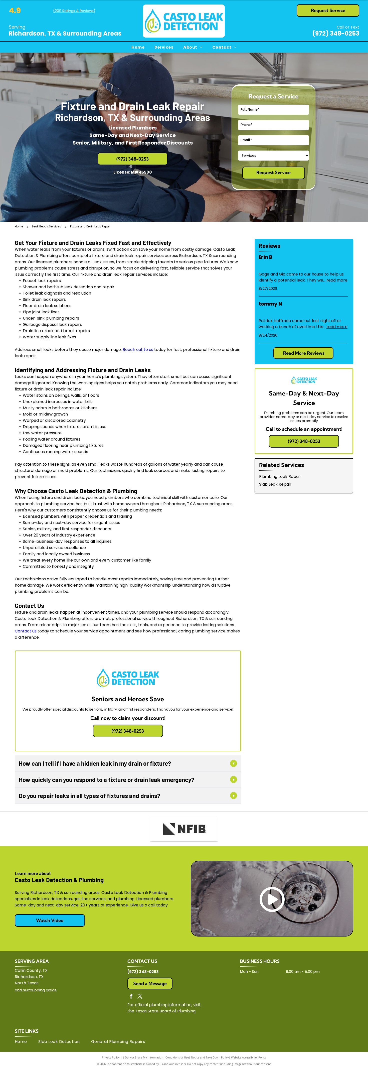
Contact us (26, 631)
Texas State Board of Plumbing (165, 1011)
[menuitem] (137, 47)
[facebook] (131, 996)
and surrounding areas (36, 990)
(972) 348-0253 (335, 33)
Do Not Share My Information (144, 1057)
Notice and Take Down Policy (210, 1057)
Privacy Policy (111, 1057)
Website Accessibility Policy (248, 1057)
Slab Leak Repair (275, 484)
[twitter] (140, 996)
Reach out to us (138, 349)
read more (336, 280)
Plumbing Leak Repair (280, 476)
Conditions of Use (177, 1057)
